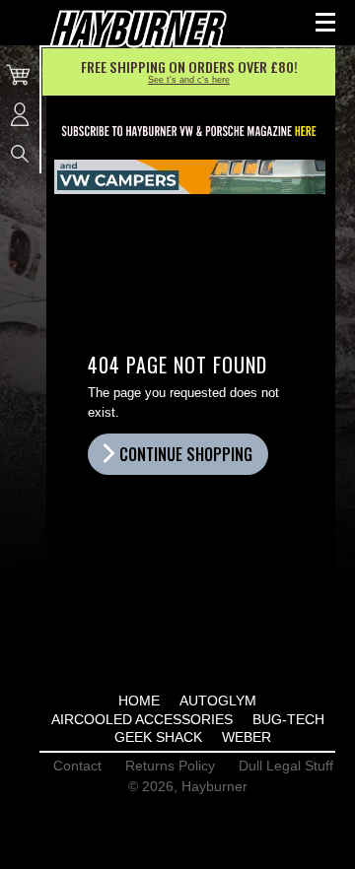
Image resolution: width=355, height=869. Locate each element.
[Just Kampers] (189, 177)
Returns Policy (170, 765)
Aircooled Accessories (142, 719)
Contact (77, 765)
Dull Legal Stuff (286, 765)
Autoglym (217, 700)
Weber (246, 737)
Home (139, 700)
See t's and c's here (189, 80)
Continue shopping (185, 454)
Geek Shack (158, 737)
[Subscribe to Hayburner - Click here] (189, 132)
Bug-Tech (288, 719)
